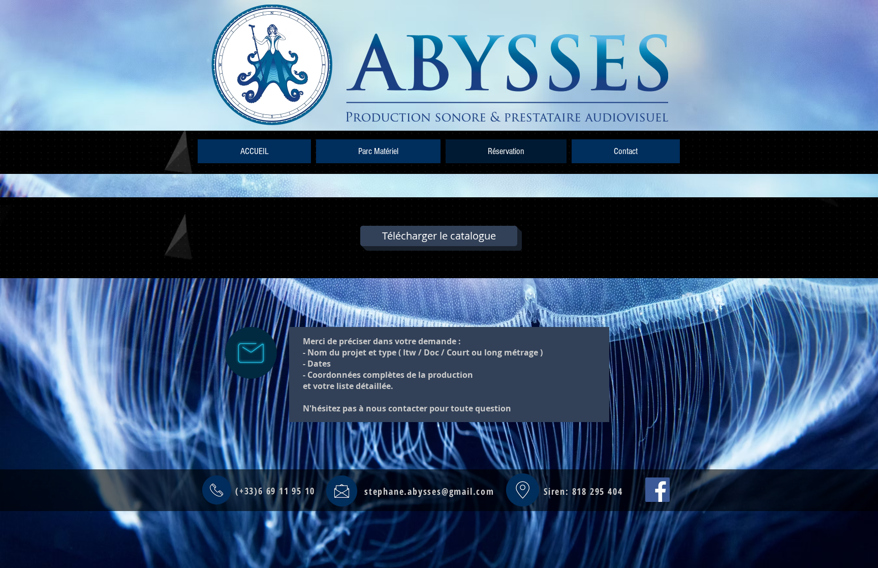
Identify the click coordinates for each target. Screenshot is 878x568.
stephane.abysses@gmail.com (429, 491)
